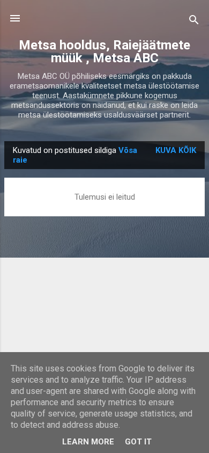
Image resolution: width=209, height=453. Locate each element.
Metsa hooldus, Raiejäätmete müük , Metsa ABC (104, 51)
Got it (138, 442)
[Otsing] (194, 21)
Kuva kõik (175, 150)
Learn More (88, 442)
